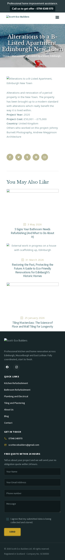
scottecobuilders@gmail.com (23, 444)
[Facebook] (7, 367)
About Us (9, 409)
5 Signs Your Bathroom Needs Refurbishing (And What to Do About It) (32, 233)
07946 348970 (15, 438)
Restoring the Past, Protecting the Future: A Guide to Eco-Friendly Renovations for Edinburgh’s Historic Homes (32, 270)
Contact (8, 422)
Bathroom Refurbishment (17, 389)
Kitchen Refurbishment (16, 383)
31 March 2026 (34, 259)
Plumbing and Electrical (16, 396)
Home (6, 56)
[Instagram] (16, 367)
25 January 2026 (35, 318)
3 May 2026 (35, 224)
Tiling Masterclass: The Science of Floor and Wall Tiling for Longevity (32, 324)
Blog (6, 416)
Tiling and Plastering (14, 402)
